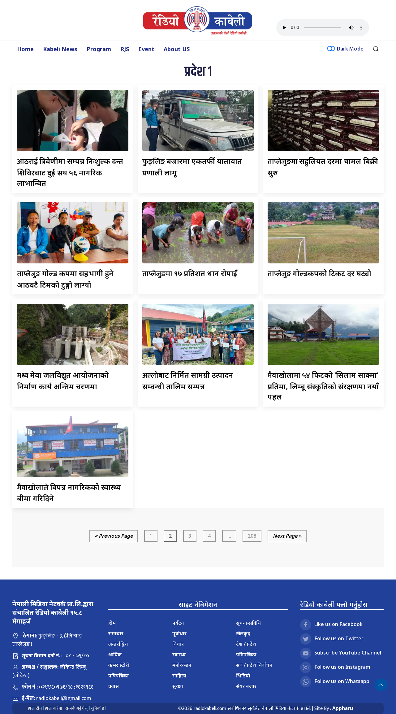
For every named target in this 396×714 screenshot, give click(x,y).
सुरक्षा (177, 686)
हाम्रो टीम (35, 708)
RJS (124, 49)
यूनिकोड (97, 708)
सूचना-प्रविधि (248, 622)
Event (146, 49)
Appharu (342, 708)
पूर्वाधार (179, 633)
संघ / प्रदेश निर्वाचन (254, 665)
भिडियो (243, 675)
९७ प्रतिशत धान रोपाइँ (189, 273)
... (229, 535)
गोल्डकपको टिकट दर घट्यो (319, 273)
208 (252, 535)
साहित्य (179, 675)
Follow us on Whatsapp (341, 681)
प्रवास (113, 686)
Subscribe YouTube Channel (347, 652)
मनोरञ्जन (181, 665)
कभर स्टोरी (118, 665)
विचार (178, 644)
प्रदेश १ (198, 72)
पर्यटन (178, 622)
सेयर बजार (246, 686)
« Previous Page (114, 535)
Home (25, 49)
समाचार (115, 633)
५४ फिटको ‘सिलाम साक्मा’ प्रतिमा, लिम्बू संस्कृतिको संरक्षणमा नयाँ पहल (323, 386)
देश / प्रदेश (246, 644)
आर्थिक (115, 654)
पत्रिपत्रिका (118, 675)
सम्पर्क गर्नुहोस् (76, 708)
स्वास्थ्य (179, 654)
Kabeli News (60, 49)
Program (99, 49)
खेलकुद (243, 633)
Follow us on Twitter (339, 638)
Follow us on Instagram (342, 666)
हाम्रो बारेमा (53, 708)
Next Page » (287, 535)
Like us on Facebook (338, 624)
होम (112, 622)
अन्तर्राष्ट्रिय (118, 644)
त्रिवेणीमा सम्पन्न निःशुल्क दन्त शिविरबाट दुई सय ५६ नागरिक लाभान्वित (70, 172)
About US (177, 49)
